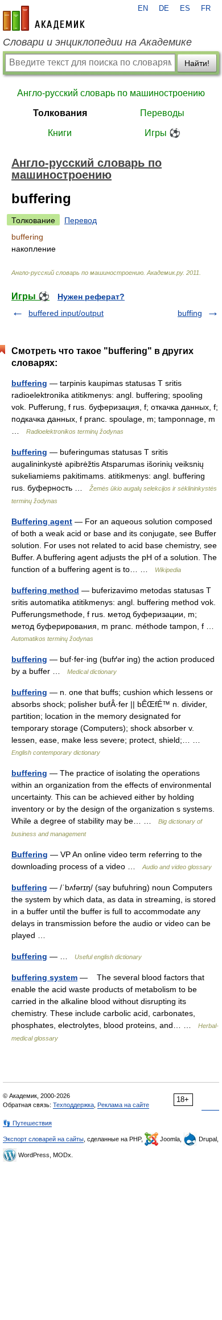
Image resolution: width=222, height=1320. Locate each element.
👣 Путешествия (27, 1123)
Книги (60, 133)
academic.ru (44, 18)
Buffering (29, 854)
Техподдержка (73, 1104)
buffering (29, 383)
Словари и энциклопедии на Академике (97, 42)
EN (143, 9)
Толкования (60, 113)
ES (185, 9)
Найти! (196, 63)
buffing (190, 313)
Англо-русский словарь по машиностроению (111, 93)
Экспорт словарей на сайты (43, 1139)
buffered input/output (66, 313)
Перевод (80, 220)
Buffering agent (41, 521)
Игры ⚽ (162, 133)
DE (164, 9)
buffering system (44, 977)
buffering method (45, 590)
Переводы (162, 113)
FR (206, 9)
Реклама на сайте (123, 1104)
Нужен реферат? (91, 296)
